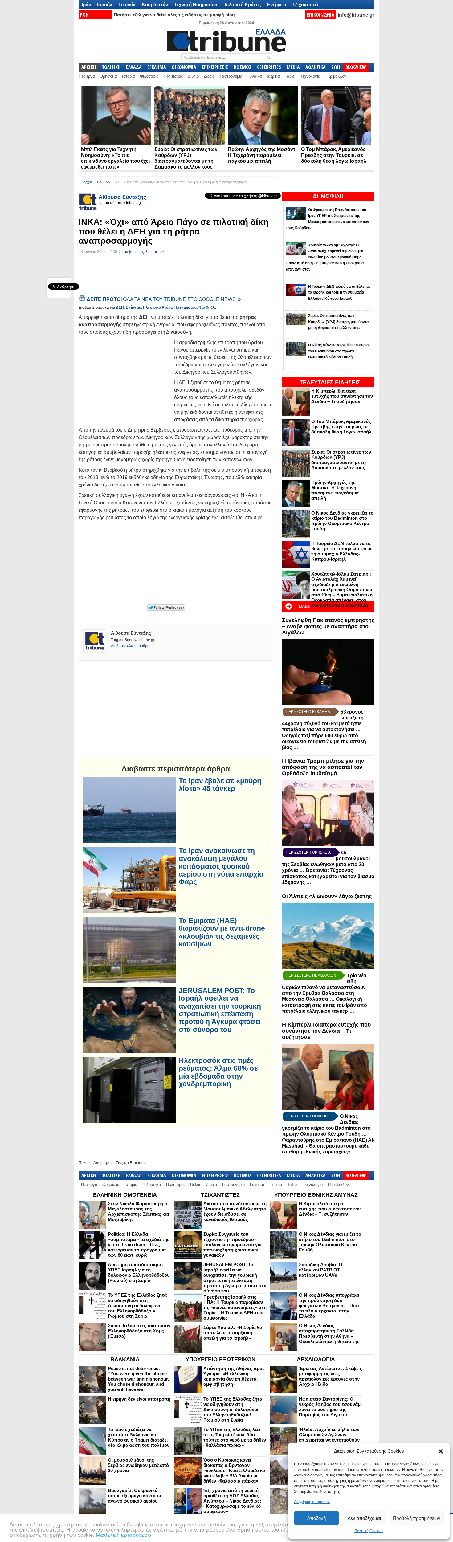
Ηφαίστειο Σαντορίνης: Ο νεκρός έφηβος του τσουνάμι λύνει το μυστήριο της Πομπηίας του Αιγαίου (330, 1406)
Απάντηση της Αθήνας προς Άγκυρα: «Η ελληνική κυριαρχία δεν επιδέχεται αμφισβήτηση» (234, 1376)
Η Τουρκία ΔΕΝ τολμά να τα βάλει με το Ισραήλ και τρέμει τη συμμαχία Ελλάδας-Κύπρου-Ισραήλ (342, 551)
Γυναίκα (254, 76)
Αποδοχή (316, 1518)
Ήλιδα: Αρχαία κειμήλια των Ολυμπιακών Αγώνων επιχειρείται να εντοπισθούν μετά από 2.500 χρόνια (329, 1437)
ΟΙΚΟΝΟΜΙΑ (184, 67)
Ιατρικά (273, 76)
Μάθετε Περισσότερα (124, 1534)
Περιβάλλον (335, 76)
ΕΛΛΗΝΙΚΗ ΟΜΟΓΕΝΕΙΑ (125, 1195)
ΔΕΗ (120, 307)
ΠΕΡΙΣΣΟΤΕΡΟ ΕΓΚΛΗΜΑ (308, 712)
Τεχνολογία (310, 76)
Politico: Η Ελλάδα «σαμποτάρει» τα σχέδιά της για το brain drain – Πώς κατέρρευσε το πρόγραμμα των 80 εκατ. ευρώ (138, 1244)
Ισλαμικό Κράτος (243, 4)
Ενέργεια (276, 4)
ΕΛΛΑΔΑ (134, 67)
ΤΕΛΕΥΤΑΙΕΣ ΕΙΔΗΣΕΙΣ (330, 382)
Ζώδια (209, 76)
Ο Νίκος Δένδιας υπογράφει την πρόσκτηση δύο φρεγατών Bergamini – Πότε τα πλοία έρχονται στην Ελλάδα (329, 1305)
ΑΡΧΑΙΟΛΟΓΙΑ (316, 1359)
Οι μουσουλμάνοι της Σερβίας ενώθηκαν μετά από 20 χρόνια (138, 1465)
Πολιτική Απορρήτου (96, 1163)
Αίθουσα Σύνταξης (122, 197)
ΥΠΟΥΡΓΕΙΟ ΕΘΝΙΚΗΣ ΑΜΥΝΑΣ (316, 1195)
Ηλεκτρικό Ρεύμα (158, 307)
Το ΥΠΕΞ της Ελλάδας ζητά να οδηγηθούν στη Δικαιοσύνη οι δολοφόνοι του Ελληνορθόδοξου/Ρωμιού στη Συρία (137, 1305)
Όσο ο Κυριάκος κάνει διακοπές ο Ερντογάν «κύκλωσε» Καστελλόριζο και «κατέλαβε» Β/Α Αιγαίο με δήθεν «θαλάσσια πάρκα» (235, 1470)
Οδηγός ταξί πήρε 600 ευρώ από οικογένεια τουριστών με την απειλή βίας (324, 741)
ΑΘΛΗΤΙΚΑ (315, 67)
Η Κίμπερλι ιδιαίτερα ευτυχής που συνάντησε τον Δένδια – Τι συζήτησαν (342, 396)
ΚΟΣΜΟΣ (242, 67)
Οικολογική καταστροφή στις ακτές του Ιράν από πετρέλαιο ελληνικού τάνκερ (324, 1005)
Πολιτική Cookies (368, 1531)
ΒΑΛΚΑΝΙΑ (125, 1359)
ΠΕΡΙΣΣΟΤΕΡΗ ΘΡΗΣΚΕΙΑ (308, 852)
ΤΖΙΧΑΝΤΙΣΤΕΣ (220, 1195)
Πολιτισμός (173, 76)
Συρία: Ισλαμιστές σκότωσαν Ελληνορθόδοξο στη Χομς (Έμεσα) (139, 1331)
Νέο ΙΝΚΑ (206, 307)
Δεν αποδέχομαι (364, 1518)
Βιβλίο (193, 76)
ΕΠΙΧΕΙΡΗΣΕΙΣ (215, 67)
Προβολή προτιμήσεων (416, 1518)
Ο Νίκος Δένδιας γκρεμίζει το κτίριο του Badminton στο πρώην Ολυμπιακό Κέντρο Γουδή (342, 520)
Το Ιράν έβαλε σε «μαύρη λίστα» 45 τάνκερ (220, 784)
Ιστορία (128, 76)
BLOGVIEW (355, 67)
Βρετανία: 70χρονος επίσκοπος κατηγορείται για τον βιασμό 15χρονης (328, 876)
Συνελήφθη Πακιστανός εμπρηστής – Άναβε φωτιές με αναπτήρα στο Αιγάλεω (328, 626)
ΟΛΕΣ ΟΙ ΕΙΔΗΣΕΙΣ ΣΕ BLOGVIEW (322, 610)
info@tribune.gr (356, 15)
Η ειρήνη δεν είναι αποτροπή (139, 1399)
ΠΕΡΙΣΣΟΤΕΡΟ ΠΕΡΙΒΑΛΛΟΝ (311, 975)
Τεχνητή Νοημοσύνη (196, 4)
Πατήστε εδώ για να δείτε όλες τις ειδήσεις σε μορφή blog (174, 14)
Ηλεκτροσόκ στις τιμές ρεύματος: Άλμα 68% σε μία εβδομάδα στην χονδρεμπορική (218, 1072)
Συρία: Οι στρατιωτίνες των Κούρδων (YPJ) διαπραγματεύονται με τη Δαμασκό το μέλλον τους (341, 459)
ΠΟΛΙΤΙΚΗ (110, 67)
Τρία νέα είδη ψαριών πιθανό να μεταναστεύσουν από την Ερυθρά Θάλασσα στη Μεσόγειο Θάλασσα (324, 987)
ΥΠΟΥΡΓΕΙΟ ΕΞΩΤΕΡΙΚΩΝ (220, 1359)
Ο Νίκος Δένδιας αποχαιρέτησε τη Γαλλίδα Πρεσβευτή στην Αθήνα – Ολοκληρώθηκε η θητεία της (329, 1333)
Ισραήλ (104, 4)
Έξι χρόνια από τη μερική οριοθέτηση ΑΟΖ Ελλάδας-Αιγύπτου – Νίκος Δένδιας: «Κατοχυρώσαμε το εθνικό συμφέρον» (232, 1501)
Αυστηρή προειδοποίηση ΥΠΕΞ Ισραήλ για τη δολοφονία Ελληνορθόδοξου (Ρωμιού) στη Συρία (139, 1272)
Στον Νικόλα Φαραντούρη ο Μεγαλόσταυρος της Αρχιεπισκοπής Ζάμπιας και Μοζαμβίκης (138, 1211)
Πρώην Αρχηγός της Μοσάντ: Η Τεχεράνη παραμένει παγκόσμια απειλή (262, 155)
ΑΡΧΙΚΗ (88, 67)
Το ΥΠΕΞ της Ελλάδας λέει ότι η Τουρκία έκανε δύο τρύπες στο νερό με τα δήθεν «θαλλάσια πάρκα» (234, 1437)
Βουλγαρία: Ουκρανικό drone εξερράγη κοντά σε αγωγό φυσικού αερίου (135, 1495)
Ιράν (86, 4)
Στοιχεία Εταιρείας (130, 1163)
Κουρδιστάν (155, 4)
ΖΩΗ (335, 67)
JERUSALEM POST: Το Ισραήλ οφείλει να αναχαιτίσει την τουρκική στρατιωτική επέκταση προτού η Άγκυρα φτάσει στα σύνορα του (220, 1010)
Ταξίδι (290, 76)
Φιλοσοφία (149, 76)
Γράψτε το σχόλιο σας (140, 252)
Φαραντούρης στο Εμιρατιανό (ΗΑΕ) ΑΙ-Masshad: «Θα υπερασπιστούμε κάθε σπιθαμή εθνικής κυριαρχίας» (328, 1145)
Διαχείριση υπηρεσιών (312, 1502)
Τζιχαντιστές (306, 4)
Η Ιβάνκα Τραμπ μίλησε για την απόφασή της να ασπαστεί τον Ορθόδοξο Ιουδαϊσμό (323, 767)
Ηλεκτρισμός (185, 307)
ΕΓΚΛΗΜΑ (156, 67)
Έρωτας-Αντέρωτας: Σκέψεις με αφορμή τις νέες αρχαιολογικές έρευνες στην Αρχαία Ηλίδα (330, 1376)
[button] (441, 1451)
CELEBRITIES (269, 67)
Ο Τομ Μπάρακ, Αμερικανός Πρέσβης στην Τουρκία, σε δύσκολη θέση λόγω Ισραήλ (333, 155)
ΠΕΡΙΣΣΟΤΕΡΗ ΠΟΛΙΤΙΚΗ (307, 1116)
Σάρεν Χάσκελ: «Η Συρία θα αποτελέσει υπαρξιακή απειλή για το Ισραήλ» (232, 1333)
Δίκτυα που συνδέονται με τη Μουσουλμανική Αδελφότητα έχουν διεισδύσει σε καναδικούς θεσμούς (235, 1211)
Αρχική (88, 182)
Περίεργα (87, 76)
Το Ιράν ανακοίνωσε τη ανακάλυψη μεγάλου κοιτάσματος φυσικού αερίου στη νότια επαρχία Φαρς (221, 866)
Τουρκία (127, 4)
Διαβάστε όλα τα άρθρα (130, 646)
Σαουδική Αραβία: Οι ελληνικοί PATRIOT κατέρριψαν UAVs (321, 1270)
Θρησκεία (108, 76)
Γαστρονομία (231, 76)
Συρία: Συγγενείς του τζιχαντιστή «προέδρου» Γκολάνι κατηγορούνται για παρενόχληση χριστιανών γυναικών (232, 1244)
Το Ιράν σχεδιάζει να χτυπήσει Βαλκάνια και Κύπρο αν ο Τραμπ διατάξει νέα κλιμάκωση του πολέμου (139, 1437)
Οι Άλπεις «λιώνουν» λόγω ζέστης (327, 896)
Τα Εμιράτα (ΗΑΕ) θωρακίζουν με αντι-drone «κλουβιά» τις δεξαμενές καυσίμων (222, 932)
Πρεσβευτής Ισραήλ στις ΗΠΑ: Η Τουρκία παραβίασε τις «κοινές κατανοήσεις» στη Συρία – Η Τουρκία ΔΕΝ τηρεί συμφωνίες (235, 1307)
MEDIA (293, 67)
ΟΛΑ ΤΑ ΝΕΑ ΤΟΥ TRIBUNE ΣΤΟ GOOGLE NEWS (162, 299)
